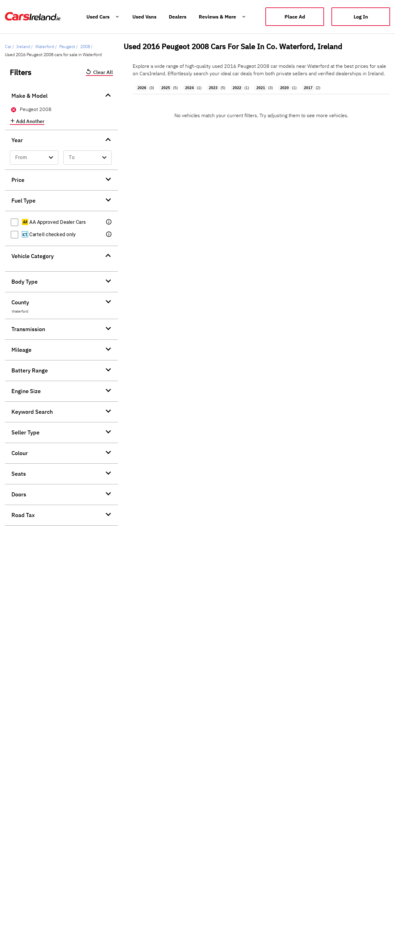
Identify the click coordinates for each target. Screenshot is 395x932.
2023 (213, 88)
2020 (284, 88)
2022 (237, 88)
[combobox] (34, 157)
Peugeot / (68, 46)
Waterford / (46, 46)
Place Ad (295, 17)
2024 (189, 88)
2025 (165, 88)
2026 (142, 88)
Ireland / (24, 46)
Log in (361, 17)
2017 (308, 88)
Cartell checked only (52, 234)
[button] (109, 222)
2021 (260, 88)
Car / (9, 46)
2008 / (86, 46)
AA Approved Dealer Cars (57, 222)
